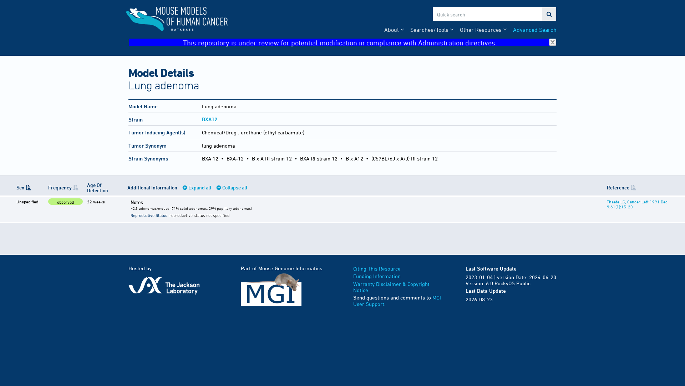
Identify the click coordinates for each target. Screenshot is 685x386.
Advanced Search (535, 29)
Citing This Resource (377, 269)
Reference (618, 187)
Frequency (60, 187)
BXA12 (209, 119)
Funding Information (377, 276)
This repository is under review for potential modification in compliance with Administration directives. (340, 42)
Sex (20, 187)
